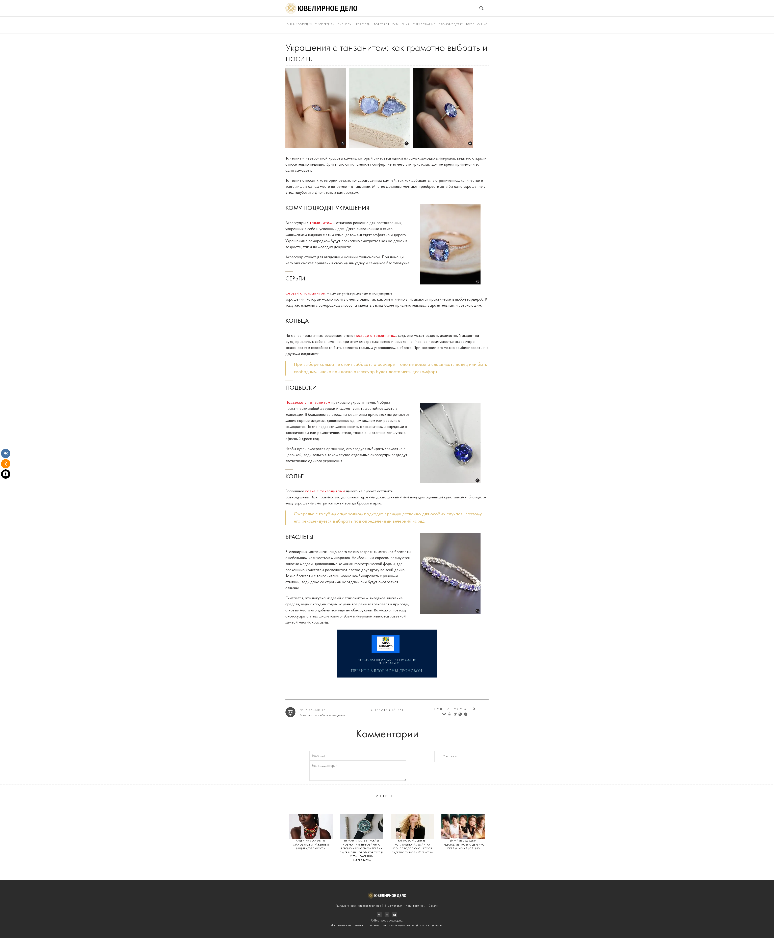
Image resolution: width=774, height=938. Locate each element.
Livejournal (379, 914)
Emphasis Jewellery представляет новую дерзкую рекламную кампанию (463, 844)
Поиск (481, 8)
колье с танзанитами (325, 491)
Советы (433, 905)
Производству (450, 24)
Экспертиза (324, 24)
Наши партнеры (415, 905)
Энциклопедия (299, 24)
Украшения (400, 24)
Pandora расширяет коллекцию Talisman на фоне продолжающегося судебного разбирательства (412, 846)
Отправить (450, 756)
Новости (362, 24)
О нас (482, 24)
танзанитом (321, 223)
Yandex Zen (387, 914)
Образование (424, 24)
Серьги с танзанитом (305, 294)
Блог (470, 24)
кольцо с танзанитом (376, 336)
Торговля (381, 24)
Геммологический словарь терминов (358, 905)
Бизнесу (345, 24)
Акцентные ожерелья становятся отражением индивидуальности (311, 844)
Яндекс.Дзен (394, 914)
